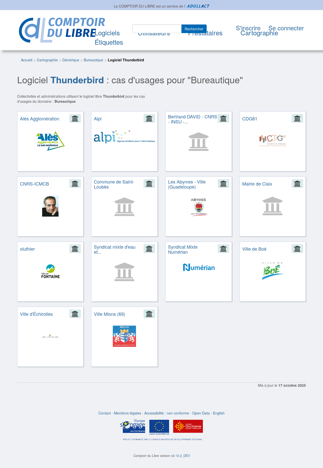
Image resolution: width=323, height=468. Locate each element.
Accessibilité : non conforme (166, 412)
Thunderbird (77, 79)
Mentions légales (127, 412)
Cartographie (259, 32)
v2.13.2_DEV (180, 455)
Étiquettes (109, 41)
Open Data (201, 412)
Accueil (26, 59)
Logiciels (107, 32)
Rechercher (194, 28)
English (219, 412)
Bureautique (93, 59)
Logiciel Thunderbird (126, 59)
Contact (104, 412)
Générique (70, 59)
